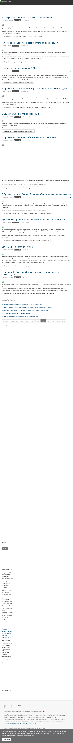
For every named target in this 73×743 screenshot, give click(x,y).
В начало (5, 321)
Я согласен (6, 739)
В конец (11, 325)
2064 (38, 321)
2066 (48, 321)
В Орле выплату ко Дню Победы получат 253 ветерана (29, 137)
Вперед (5, 325)
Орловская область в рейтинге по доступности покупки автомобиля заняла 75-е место (27, 307)
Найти (4, 548)
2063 (33, 321)
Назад (12, 321)
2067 (53, 321)
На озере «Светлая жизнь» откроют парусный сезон (27, 17)
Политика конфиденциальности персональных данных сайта (20, 723)
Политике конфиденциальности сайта (22, 736)
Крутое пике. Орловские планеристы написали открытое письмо (33, 219)
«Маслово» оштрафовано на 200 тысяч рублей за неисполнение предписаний (25, 310)
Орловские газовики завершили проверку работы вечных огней (20, 316)
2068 (58, 321)
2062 (27, 321)
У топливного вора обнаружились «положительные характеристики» (22, 304)
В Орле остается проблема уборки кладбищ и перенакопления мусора (36, 194)
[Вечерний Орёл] (5, 1)
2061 (22, 321)
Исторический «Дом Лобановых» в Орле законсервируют (30, 42)
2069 (63, 321)
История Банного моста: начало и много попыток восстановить (7, 633)
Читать (9, 660)
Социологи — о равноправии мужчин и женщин (16, 313)
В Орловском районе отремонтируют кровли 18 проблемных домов (35, 88)
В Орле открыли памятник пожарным (20, 113)
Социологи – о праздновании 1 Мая (19, 68)
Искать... (4, 542)
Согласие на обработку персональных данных (16, 726)
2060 (17, 321)
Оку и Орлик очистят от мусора (17, 246)
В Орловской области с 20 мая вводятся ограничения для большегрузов (30, 273)
